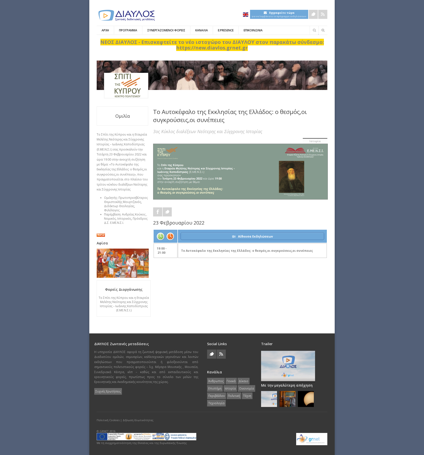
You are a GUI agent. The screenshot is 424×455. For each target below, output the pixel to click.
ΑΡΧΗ (105, 30)
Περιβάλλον (216, 396)
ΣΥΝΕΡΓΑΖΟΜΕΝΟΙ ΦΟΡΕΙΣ (166, 30)
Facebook (157, 212)
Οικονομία (246, 388)
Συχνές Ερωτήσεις (108, 391)
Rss (323, 14)
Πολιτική (234, 396)
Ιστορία (315, 141)
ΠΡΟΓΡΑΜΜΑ (128, 30)
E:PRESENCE (226, 30)
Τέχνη (247, 396)
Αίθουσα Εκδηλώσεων (255, 236)
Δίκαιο (243, 381)
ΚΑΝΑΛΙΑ (201, 30)
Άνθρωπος (216, 381)
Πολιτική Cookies (108, 420)
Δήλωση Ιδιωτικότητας (138, 420)
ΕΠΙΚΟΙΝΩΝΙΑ (253, 30)
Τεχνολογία (216, 403)
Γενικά (231, 381)
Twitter (313, 14)
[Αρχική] (126, 15)
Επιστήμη (215, 388)
